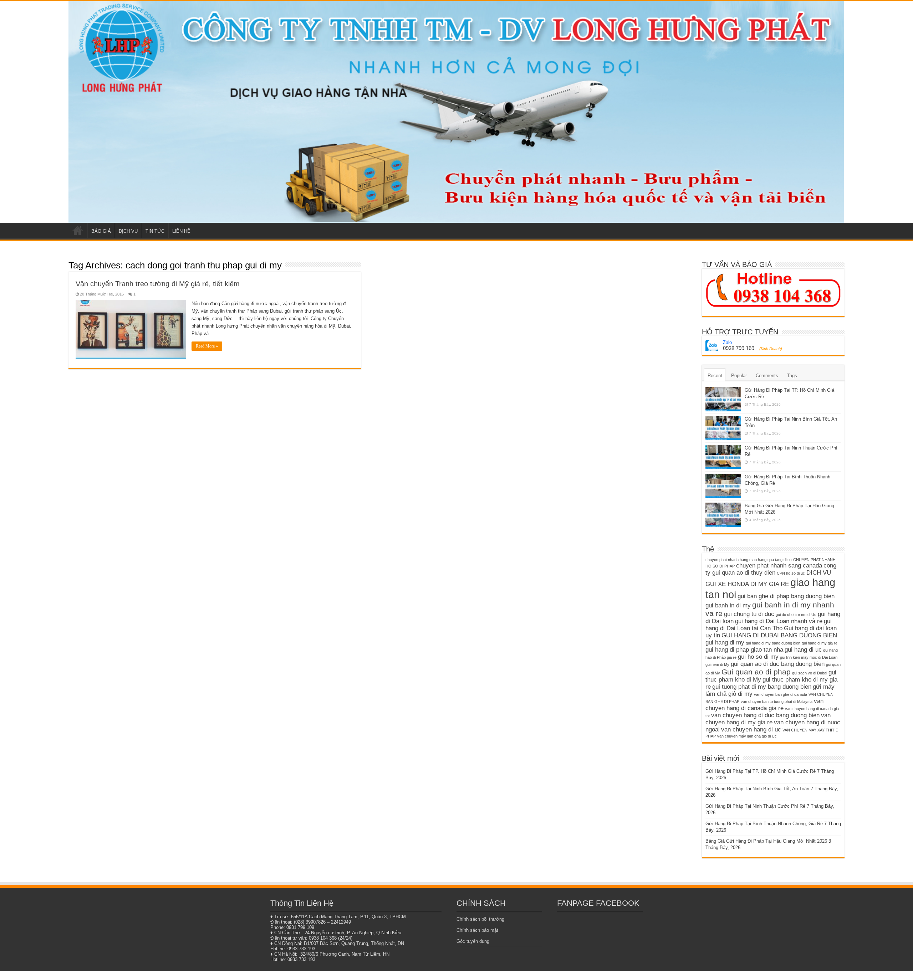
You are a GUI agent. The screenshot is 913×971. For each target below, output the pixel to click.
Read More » (207, 346)
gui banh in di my (728, 605)
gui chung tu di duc (749, 614)
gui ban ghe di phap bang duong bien (786, 596)
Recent (715, 375)
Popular (739, 375)
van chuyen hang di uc (751, 729)
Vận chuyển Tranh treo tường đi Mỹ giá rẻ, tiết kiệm (158, 284)
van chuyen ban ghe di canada (780, 694)
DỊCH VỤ (128, 231)
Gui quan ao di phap (756, 672)
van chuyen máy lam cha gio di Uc (747, 736)
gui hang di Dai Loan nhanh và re (778, 621)
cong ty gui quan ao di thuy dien (770, 569)
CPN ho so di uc (791, 573)
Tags (792, 375)
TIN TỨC (155, 231)
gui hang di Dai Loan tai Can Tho (768, 625)
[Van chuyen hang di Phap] (456, 112)
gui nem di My (717, 664)
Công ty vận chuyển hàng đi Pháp (77, 230)
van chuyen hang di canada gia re (764, 704)
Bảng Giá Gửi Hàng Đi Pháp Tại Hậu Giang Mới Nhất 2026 (766, 841)
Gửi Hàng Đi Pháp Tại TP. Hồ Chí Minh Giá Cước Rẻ (760, 771)
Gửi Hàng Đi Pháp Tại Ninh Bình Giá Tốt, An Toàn (757, 788)
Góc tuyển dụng (472, 941)
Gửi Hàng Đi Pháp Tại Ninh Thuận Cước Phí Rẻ (755, 806)
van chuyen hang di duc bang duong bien (765, 715)
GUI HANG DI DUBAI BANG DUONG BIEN (779, 635)
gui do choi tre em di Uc (796, 614)
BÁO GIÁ (101, 231)
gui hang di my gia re (819, 643)
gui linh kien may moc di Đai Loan (808, 657)
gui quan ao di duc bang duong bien (778, 664)
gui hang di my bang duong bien (773, 643)
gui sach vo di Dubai (809, 673)
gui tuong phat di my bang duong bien (761, 686)
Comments (767, 375)
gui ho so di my (758, 656)
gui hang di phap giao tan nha (744, 649)
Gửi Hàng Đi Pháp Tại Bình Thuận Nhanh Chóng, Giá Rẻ (764, 823)
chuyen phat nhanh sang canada (779, 565)
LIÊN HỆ (181, 231)
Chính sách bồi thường (480, 919)
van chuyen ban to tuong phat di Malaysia (776, 701)
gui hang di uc (803, 649)
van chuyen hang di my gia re (768, 719)
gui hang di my (724, 642)
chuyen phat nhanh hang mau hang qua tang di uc (748, 560)
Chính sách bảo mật (477, 930)
